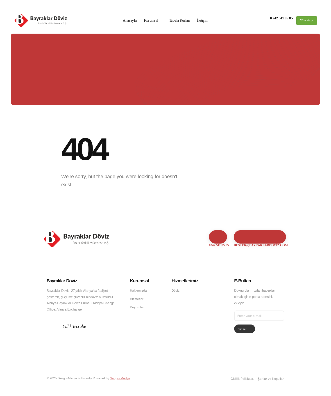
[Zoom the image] (77, 233)
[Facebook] (50, 343)
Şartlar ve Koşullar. (271, 378)
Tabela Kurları (179, 20)
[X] (58, 343)
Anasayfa (130, 20)
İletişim (202, 20)
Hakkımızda (138, 290)
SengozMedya (120, 378)
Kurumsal (151, 20)
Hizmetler (136, 299)
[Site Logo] (41, 21)
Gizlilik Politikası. (242, 378)
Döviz (175, 290)
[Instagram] (67, 343)
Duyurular (137, 307)
